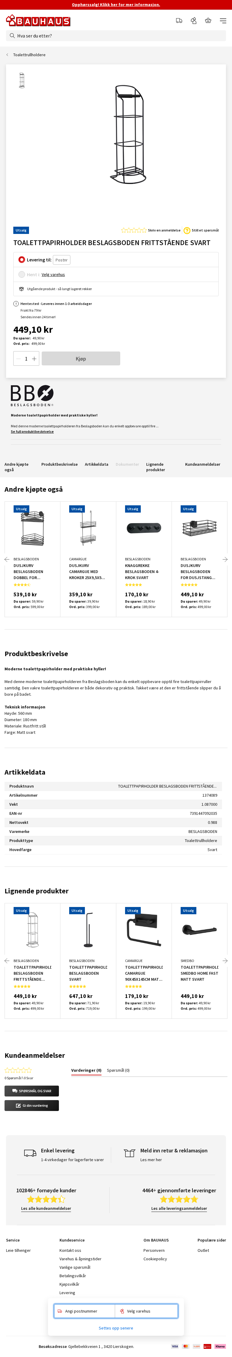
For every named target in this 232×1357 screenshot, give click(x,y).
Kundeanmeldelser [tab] (35, 1055)
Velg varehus (53, 274)
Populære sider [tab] (212, 1240)
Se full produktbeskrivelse (32, 431)
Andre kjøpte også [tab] (34, 489)
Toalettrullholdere (29, 55)
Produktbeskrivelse (59, 464)
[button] (32, 1091)
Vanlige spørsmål (75, 1267)
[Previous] (6, 559)
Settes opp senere (116, 1328)
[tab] (86, 1071)
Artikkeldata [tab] (25, 772)
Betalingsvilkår (73, 1275)
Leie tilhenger (18, 1250)
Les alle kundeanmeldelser (46, 1208)
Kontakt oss (70, 1250)
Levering (67, 1292)
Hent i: (33, 274)
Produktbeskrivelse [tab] (36, 653)
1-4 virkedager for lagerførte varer (72, 1159)
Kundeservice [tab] (72, 1240)
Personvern (154, 1250)
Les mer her (151, 1159)
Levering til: (39, 260)
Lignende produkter (155, 467)
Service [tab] (13, 1240)
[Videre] (225, 559)
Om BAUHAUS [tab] (156, 1240)
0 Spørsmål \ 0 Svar (19, 1078)
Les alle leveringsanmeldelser (179, 1208)
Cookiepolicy (155, 1258)
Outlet (203, 1250)
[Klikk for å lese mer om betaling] (198, 1346)
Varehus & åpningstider (81, 1258)
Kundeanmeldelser (202, 464)
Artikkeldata (96, 464)
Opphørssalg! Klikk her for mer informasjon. (116, 4)
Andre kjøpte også (16, 467)
